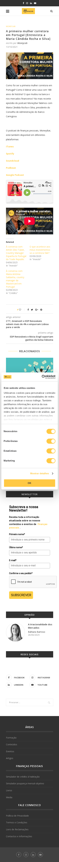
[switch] (50, 441)
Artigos (9, 758)
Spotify (10, 153)
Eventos (10, 751)
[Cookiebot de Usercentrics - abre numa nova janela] (42, 377)
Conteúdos (11, 744)
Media (9, 797)
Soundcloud (12, 160)
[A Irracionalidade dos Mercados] (15, 632)
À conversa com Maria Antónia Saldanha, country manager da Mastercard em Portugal (15, 278)
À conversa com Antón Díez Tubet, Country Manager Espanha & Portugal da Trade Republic (16, 253)
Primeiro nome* (17, 534)
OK (29, 483)
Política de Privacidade (17, 815)
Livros (9, 790)
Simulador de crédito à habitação (23, 776)
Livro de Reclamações (17, 829)
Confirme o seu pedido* (21, 573)
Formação (11, 737)
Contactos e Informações (19, 836)
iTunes (10, 146)
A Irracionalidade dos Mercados (40, 626)
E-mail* (13, 560)
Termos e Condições (16, 822)
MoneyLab (10, 26)
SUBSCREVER (21, 595)
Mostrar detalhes (39, 473)
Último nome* (16, 547)
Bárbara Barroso (36, 631)
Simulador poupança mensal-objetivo (25, 783)
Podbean (11, 167)
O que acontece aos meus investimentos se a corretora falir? (40, 249)
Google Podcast (15, 174)
